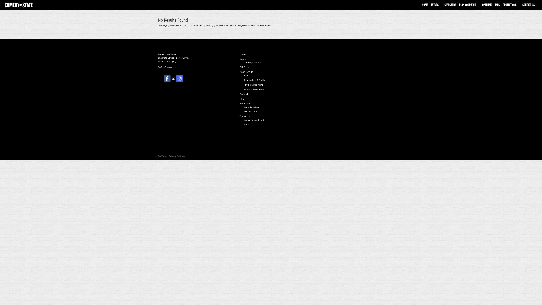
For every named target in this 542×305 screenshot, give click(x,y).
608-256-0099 (165, 67)
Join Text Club (250, 111)
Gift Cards (450, 5)
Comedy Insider (251, 107)
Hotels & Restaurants (254, 89)
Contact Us (528, 5)
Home (425, 5)
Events (435, 5)
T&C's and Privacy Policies (171, 156)
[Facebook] (167, 78)
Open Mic (487, 5)
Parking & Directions (253, 85)
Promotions (509, 5)
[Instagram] (179, 78)
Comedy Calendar (252, 62)
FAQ (246, 75)
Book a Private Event (254, 120)
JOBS (246, 124)
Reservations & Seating (255, 80)
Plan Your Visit (467, 5)
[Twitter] (173, 78)
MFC (497, 5)
